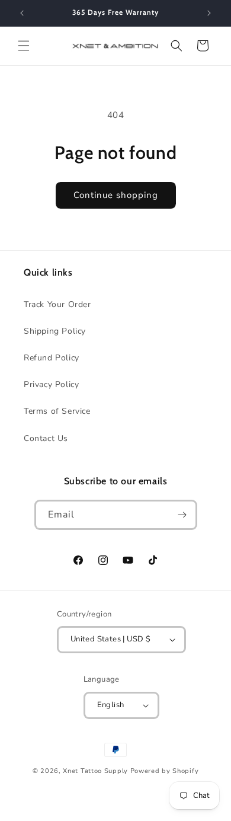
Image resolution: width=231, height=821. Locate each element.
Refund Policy (51, 357)
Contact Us (46, 438)
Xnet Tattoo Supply (95, 770)
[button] (24, 46)
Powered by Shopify (164, 770)
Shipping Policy (55, 331)
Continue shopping (115, 195)
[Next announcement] (209, 13)
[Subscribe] (182, 515)
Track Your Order (57, 304)
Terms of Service (57, 411)
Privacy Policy (51, 384)
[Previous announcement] (22, 13)
